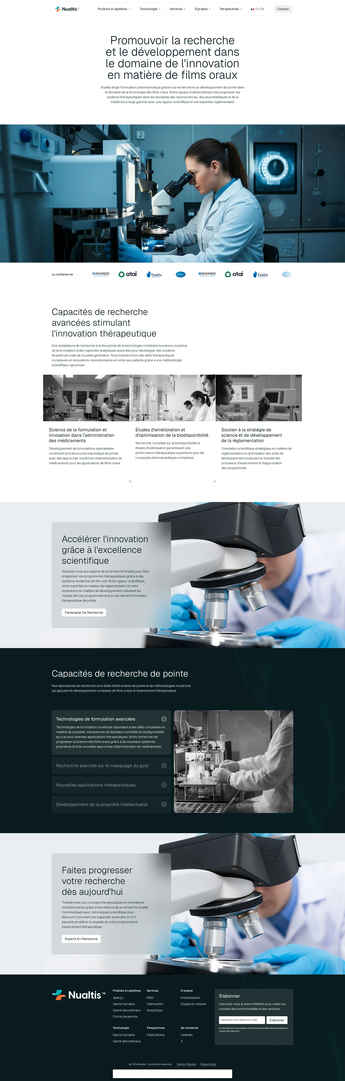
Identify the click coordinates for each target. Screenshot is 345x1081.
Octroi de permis (125, 1016)
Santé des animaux (127, 1010)
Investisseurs (190, 998)
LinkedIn (187, 1035)
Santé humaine (124, 1004)
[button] (114, 9)
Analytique (154, 1010)
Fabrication (155, 1004)
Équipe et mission (193, 1004)
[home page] (67, 9)
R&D (150, 998)
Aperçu (118, 998)
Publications (155, 1035)
